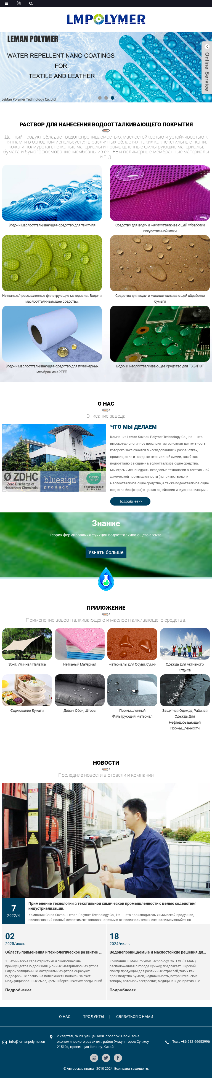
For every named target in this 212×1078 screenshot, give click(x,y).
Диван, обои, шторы (79, 710)
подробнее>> (130, 501)
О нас (64, 1017)
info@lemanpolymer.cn (27, 1041)
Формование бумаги (27, 710)
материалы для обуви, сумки (132, 664)
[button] (100, 98)
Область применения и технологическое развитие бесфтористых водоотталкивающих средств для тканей (54, 952)
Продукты (93, 1017)
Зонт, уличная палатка (27, 664)
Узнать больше (106, 552)
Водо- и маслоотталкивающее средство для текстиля (52, 225)
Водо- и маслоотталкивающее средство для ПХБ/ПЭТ (160, 366)
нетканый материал (79, 664)
